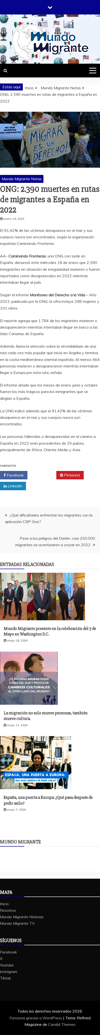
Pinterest (71, 475)
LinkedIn (14, 485)
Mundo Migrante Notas (22, 178)
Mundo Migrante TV (17, 923)
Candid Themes (61, 1024)
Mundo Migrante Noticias (21, 916)
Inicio (4, 903)
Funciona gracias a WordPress (36, 1017)
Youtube (7, 965)
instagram (8, 971)
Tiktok (5, 978)
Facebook (15, 475)
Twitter (43, 475)
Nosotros (8, 910)
